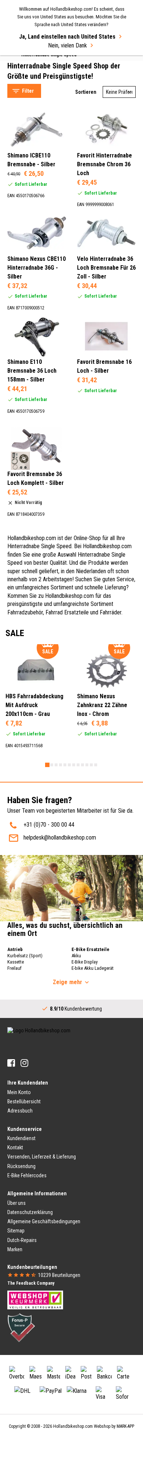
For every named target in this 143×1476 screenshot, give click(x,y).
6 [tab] (69, 765)
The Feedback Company (30, 1283)
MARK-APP (125, 1426)
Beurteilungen (59, 1275)
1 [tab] (47, 765)
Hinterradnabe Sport (38, 70)
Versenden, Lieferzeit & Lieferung (41, 1157)
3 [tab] (56, 765)
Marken (14, 1249)
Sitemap (16, 1231)
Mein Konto (19, 1092)
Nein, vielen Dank (67, 45)
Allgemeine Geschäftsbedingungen (43, 1221)
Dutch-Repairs (22, 1240)
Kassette (15, 962)
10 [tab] (87, 765)
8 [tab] (78, 765)
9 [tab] (82, 765)
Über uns (16, 1203)
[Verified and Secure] (21, 1327)
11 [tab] (91, 765)
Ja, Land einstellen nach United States (67, 36)
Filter (28, 91)
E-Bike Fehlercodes (27, 1175)
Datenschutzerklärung (30, 1212)
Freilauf (14, 968)
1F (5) (29, 204)
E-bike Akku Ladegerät (93, 968)
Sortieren (85, 92)
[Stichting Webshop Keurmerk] (35, 1299)
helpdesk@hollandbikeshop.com (59, 837)
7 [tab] (74, 765)
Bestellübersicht (24, 1101)
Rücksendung (21, 1166)
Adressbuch (20, 1111)
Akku (76, 955)
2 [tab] (52, 765)
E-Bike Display (85, 962)
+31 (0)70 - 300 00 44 (48, 824)
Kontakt (15, 1147)
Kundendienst (21, 1138)
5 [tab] (65, 765)
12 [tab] (96, 765)
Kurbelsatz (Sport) (25, 955)
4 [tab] (60, 765)
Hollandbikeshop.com (73, 1426)
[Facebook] (11, 1063)
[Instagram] (24, 1063)
